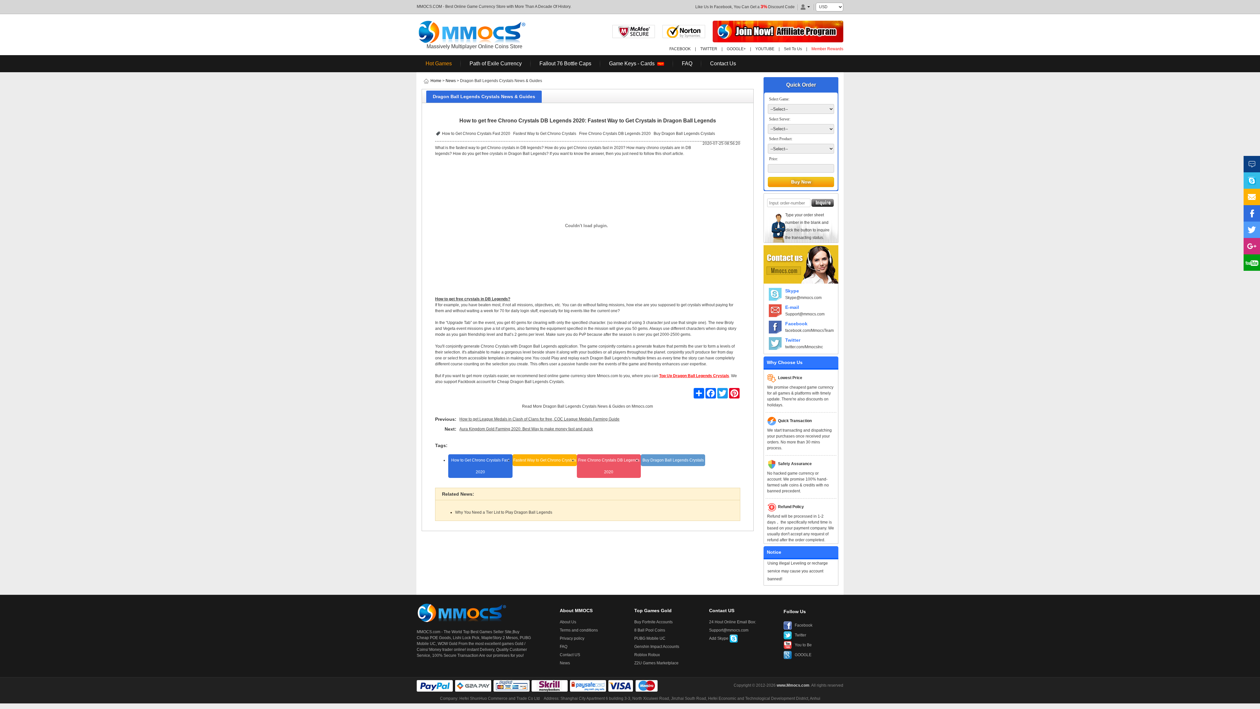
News (451, 80)
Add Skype (719, 638)
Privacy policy (572, 638)
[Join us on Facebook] (1252, 213)
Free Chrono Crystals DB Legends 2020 (615, 133)
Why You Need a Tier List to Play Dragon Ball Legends (503, 512)
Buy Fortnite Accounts (653, 622)
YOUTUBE (764, 49)
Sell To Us (793, 49)
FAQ (687, 63)
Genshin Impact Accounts (656, 646)
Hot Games (439, 63)
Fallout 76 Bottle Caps (565, 63)
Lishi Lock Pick (466, 637)
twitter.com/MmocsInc (804, 347)
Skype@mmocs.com (803, 297)
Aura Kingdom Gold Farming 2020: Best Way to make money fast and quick (526, 429)
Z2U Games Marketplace (656, 663)
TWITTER (708, 49)
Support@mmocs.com (805, 314)
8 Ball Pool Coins (649, 630)
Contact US (570, 655)
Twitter (792, 340)
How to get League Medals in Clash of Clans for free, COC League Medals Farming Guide (539, 419)
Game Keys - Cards (633, 63)
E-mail (792, 307)
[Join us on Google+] (1252, 246)
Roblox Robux (647, 655)
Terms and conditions (579, 630)
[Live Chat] (1252, 164)
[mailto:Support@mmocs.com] (1252, 197)
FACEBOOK (680, 49)
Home (435, 80)
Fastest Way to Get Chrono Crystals (544, 133)
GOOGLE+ (736, 49)
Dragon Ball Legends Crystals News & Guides (584, 406)
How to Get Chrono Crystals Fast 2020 (476, 133)
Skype (792, 290)
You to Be (803, 645)
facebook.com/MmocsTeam (809, 330)
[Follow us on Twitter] (1252, 230)
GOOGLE (803, 655)
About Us (568, 622)
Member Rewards (827, 49)
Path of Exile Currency (496, 63)
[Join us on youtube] (1252, 262)
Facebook (796, 323)
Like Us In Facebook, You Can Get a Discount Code (745, 7)
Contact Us (723, 63)
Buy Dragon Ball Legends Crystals (684, 133)
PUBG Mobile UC (649, 638)
